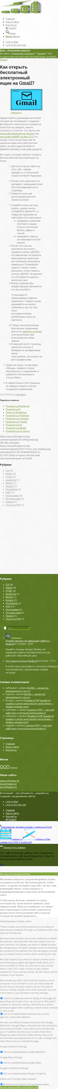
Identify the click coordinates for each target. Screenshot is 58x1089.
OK (1, 864)
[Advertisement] (29, 541)
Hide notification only (27, 1087)
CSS (8, 470)
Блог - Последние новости (15, 50)
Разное (3, 59)
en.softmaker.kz (8, 787)
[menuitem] (32, 18)
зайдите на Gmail (32, 331)
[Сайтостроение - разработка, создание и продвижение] (21, 13)
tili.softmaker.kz (8, 783)
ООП (4, 766)
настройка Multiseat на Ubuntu (17, 133)
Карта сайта (12, 746)
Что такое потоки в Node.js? (21, 661)
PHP (8, 492)
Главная (10, 743)
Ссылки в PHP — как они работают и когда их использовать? (30, 711)
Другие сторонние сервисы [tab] (15, 1017)
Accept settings (8, 1087)
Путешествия (13, 498)
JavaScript (11, 480)
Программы (12, 495)
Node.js (10, 486)
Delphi (9, 473)
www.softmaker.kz (9, 780)
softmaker (20, 394)
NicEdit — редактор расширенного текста (27, 689)
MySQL (9, 483)
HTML (9, 476)
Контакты (11, 750)
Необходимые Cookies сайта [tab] (15, 921)
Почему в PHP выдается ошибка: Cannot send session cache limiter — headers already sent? (30, 703)
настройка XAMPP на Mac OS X (16, 136)
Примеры (13, 768)
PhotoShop (12, 489)
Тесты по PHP (13, 505)
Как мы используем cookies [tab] (15, 873)
